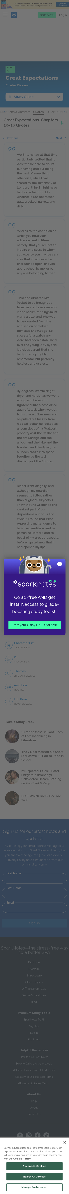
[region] (34, 1165)
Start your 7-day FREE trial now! (35, 625)
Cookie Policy (22, 1158)
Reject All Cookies (34, 1176)
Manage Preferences (34, 1187)
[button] (60, 564)
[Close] (65, 1142)
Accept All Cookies (34, 1166)
